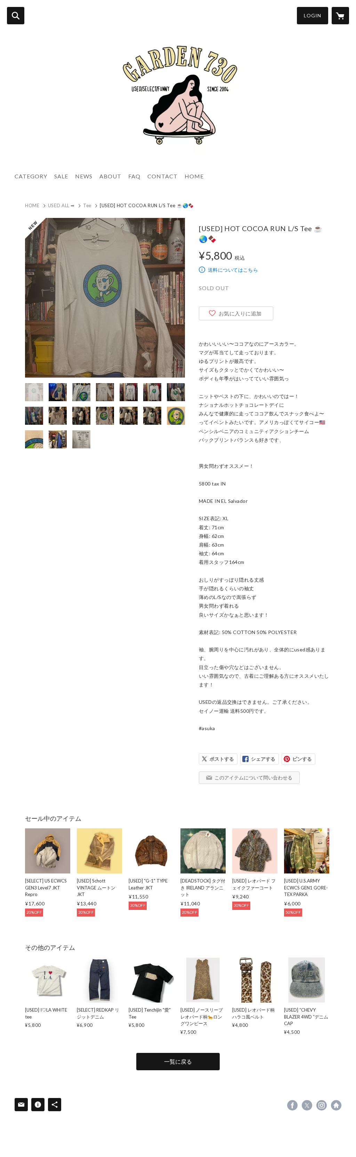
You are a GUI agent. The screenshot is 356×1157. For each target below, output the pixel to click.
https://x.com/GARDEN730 (307, 1105)
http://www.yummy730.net (336, 1105)
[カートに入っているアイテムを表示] (340, 15)
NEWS (83, 176)
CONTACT (162, 176)
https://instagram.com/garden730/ (321, 1105)
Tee (87, 205)
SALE (61, 176)
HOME (194, 176)
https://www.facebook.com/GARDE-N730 (292, 1105)
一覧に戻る (178, 1061)
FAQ (134, 176)
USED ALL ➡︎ (61, 205)
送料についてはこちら (233, 270)
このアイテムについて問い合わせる (253, 777)
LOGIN (312, 15)
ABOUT (110, 176)
